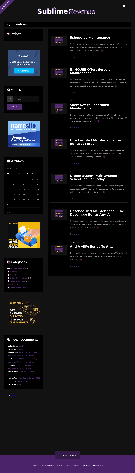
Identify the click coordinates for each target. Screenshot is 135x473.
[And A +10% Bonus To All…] (59, 250)
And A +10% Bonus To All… (91, 246)
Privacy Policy (98, 465)
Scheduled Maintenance (90, 37)
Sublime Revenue (55, 465)
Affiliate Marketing (18, 268)
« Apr (9, 212)
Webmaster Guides (18, 287)
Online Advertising (17, 281)
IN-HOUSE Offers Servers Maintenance (90, 71)
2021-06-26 (75, 128)
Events (13, 271)
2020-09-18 (75, 266)
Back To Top (69, 455)
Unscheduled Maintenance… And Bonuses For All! (97, 142)
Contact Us (86, 465)
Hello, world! (22, 381)
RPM (20, 384)
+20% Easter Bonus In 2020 (29, 378)
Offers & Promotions (80, 242)
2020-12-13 (75, 234)
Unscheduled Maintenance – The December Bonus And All (97, 212)
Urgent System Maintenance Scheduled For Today (93, 177)
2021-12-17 (75, 57)
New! (21, 346)
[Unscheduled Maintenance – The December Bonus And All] (59, 214)
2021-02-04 (75, 163)
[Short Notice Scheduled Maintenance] (59, 108)
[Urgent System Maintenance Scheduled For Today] (59, 179)
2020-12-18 (75, 199)
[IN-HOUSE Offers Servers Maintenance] (59, 73)
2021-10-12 (75, 92)
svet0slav (11, 349)
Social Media (15, 284)
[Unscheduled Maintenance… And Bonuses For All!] (59, 144)
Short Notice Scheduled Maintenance (89, 106)
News (71, 33)
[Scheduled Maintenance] (59, 41)
